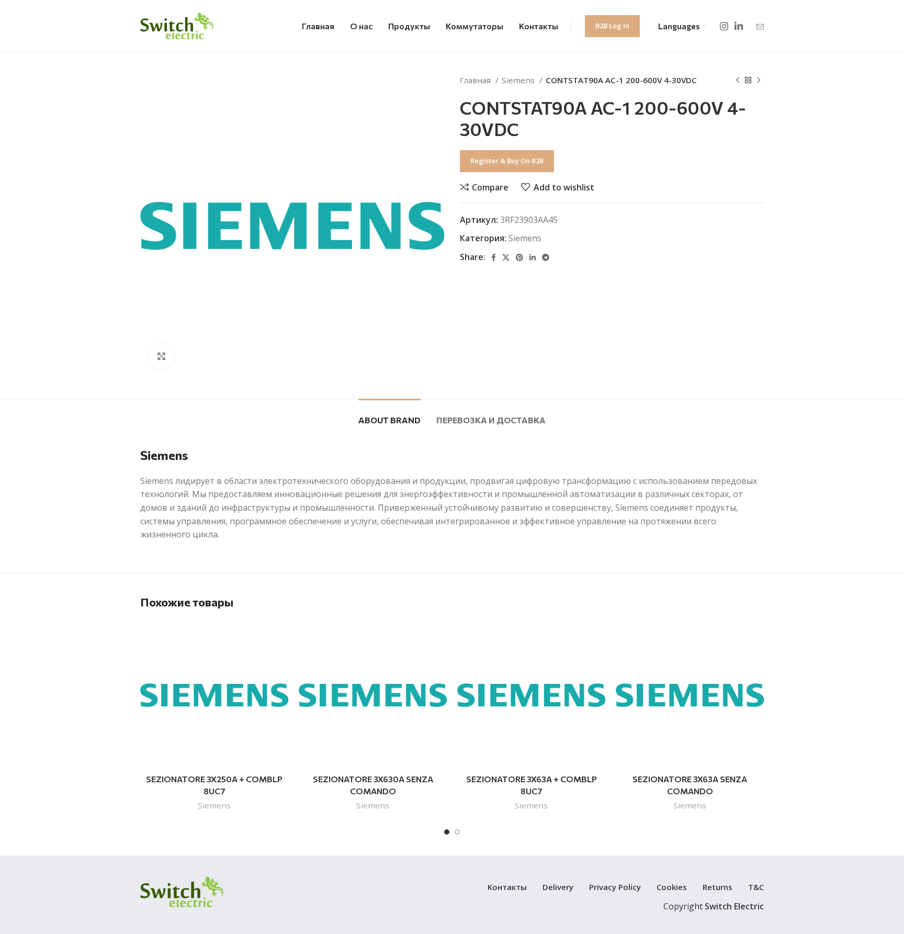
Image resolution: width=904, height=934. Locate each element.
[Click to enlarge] (161, 357)
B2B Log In (612, 25)
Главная (476, 80)
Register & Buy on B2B (507, 160)
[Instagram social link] (724, 26)
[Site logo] (176, 25)
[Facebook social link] (493, 257)
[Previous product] (737, 80)
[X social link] (506, 257)
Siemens (519, 80)
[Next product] (758, 80)
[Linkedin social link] (738, 26)
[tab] (389, 415)
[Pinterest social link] (519, 257)
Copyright (713, 906)
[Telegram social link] (545, 257)
